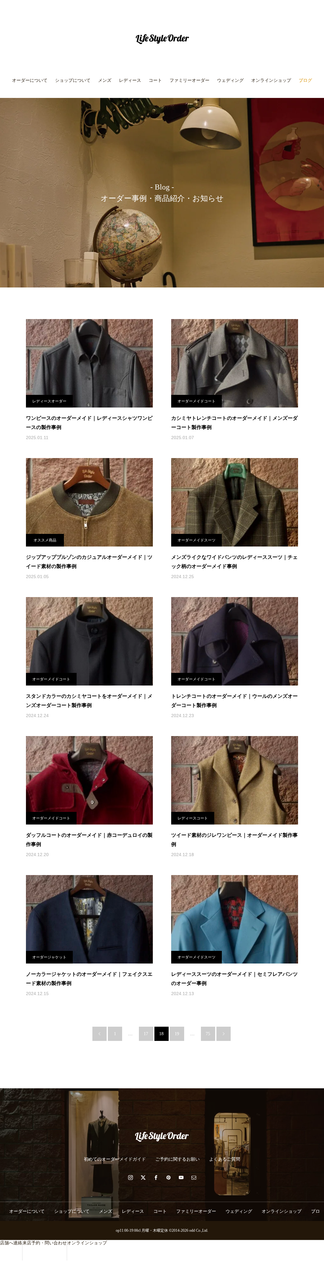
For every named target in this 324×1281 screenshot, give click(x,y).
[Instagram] (130, 1177)
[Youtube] (181, 1177)
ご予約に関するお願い (177, 1159)
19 (177, 1033)
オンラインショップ (271, 80)
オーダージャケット (49, 957)
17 (146, 1033)
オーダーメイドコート (196, 401)
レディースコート (193, 818)
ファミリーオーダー (189, 80)
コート (155, 80)
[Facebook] (156, 1177)
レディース (130, 80)
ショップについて (72, 80)
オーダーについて (29, 80)
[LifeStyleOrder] (162, 39)
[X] (143, 1177)
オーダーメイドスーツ (196, 540)
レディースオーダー (49, 401)
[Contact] (193, 1177)
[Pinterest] (168, 1177)
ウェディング (230, 80)
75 (208, 1033)
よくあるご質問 (224, 1159)
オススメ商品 (45, 540)
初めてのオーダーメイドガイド (115, 1159)
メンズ (104, 80)
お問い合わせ (162, 107)
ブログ (305, 80)
